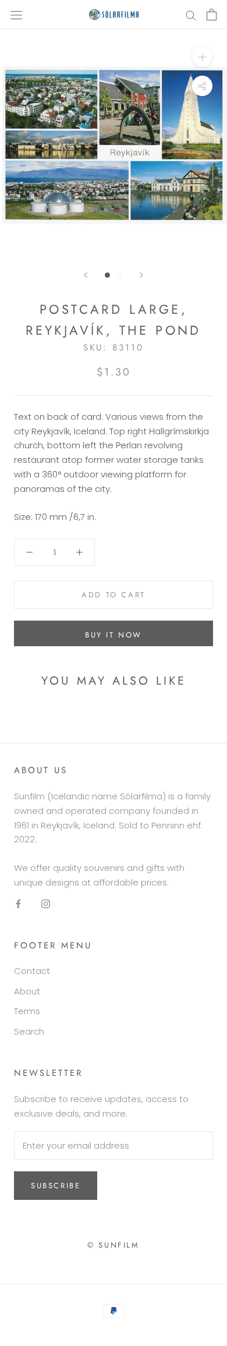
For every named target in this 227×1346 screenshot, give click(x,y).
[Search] (191, 14)
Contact (32, 971)
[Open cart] (212, 14)
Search (29, 1031)
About (27, 991)
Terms (27, 1011)
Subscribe (55, 1185)
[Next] (141, 275)
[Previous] (85, 275)
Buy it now (113, 634)
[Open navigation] (16, 14)
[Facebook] (18, 904)
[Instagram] (45, 904)
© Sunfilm (113, 1245)
